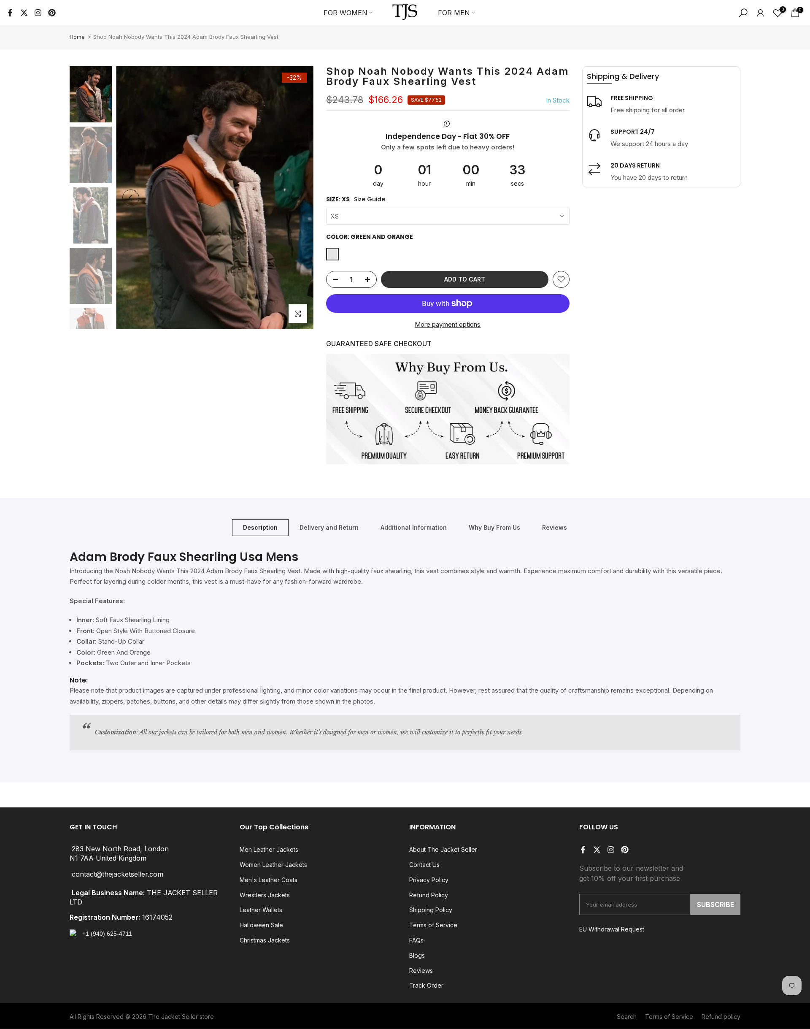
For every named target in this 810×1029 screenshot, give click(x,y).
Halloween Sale (261, 925)
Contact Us (424, 864)
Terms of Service (433, 925)
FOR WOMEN (345, 12)
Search (627, 1016)
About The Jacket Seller (443, 849)
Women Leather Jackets (273, 864)
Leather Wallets (261, 909)
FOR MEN (454, 12)
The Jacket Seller (173, 1016)
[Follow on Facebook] (10, 13)
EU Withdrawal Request (611, 929)
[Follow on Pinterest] (52, 13)
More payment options (448, 324)
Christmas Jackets (265, 940)
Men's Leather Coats (268, 879)
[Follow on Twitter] (24, 13)
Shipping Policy (430, 909)
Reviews (554, 527)
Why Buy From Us (494, 527)
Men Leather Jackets (269, 849)
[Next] (298, 198)
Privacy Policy (428, 879)
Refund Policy (428, 895)
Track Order (426, 985)
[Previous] (130, 198)
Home (77, 36)
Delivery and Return (329, 527)
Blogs (417, 955)
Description (260, 527)
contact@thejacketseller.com (117, 874)
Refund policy (721, 1016)
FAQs (416, 940)
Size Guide (369, 199)
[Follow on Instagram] (38, 13)
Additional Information (414, 527)
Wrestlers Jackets (265, 895)
